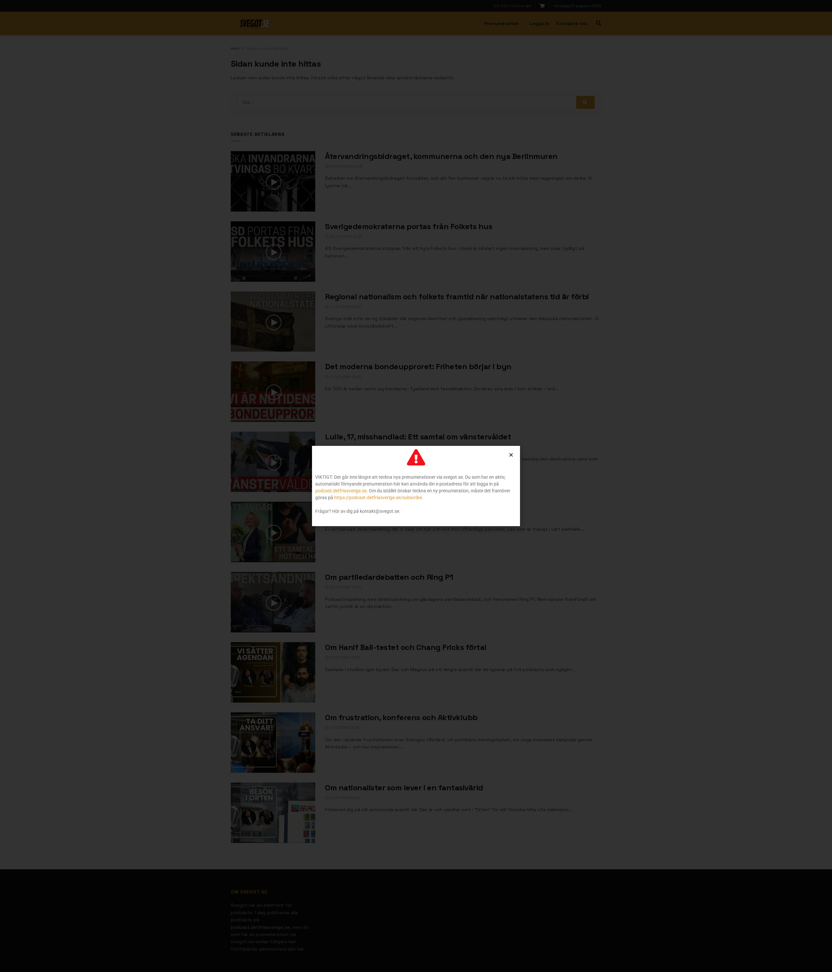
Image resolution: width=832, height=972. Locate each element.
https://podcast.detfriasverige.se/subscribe (378, 497)
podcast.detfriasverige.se (341, 490)
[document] (416, 486)
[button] (511, 454)
